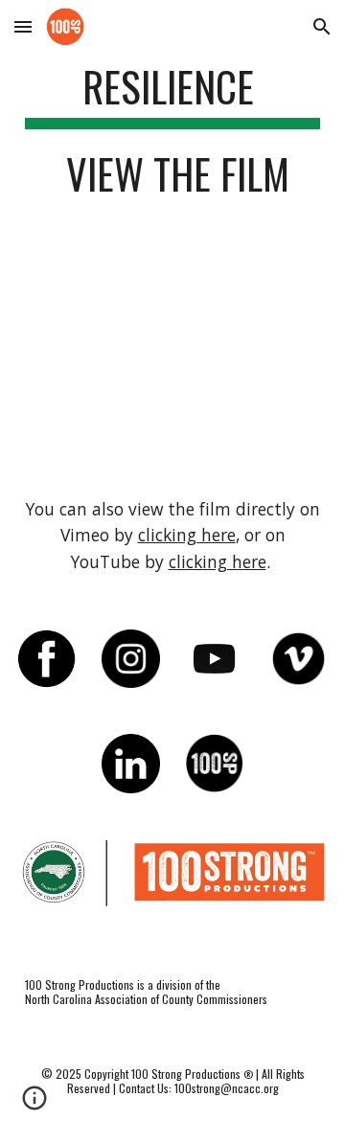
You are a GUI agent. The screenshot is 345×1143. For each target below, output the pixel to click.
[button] (23, 26)
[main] (172, 139)
